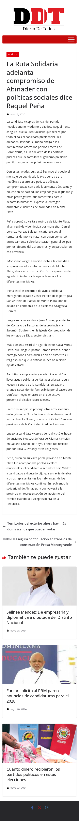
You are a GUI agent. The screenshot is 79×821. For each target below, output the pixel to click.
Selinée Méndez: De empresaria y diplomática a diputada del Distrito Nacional (39, 617)
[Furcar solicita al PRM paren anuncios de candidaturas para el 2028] (39, 648)
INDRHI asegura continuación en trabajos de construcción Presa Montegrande (37, 542)
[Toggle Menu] (71, 39)
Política (12, 54)
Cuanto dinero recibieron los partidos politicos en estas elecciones (33, 774)
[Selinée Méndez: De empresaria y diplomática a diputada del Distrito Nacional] (39, 569)
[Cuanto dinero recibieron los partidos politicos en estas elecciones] (39, 726)
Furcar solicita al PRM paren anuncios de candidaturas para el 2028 (37, 696)
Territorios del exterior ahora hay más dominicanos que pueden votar (36, 526)
